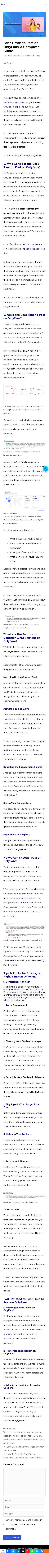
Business (11, 1428)
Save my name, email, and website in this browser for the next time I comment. (24, 1524)
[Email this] (22, 1551)
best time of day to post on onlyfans (25, 1432)
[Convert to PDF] (27, 1551)
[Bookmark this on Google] (41, 1551)
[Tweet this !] (13, 1551)
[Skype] (37, 1551)
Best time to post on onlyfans (17, 1436)
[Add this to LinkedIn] (17, 1551)
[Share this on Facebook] (8, 1551)
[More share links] (46, 1551)
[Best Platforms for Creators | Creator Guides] (3, 4)
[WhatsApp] (32, 1551)
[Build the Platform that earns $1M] (45, 469)
